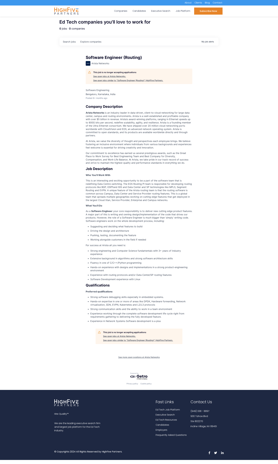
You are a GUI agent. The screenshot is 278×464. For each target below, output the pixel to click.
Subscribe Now (208, 11)
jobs (69, 41)
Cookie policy (146, 384)
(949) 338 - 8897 (200, 411)
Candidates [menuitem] (139, 11)
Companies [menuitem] (120, 11)
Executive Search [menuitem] (160, 11)
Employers (161, 430)
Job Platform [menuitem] (183, 11)
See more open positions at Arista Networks (139, 357)
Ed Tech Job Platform (168, 409)
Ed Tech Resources (166, 419)
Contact (217, 2)
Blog (207, 2)
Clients (198, 2)
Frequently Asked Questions (171, 435)
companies (90, 41)
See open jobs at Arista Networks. (109, 76)
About (188, 2)
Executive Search (165, 414)
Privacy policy (132, 384)
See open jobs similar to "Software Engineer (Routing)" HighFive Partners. (128, 80)
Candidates (162, 425)
